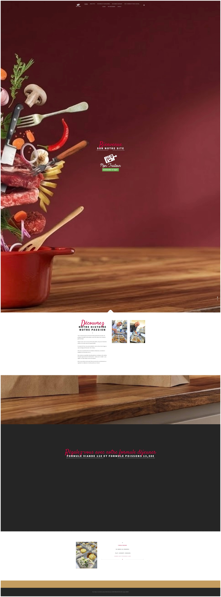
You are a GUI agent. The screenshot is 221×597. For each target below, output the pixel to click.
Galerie (104, 6)
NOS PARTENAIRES (111, 6)
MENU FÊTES (92, 3)
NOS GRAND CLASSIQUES (117, 3)
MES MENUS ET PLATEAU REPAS (103, 3)
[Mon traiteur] (78, 5)
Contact (119, 6)
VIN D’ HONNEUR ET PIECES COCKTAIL (131, 3)
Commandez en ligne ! (110, 311)
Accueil (86, 3)
